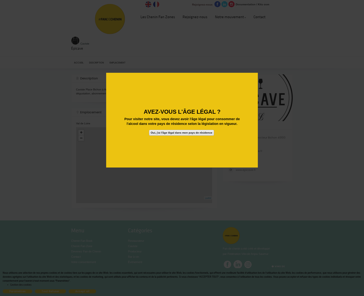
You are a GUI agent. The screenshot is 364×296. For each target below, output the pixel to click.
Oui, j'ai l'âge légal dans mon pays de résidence (181, 132)
